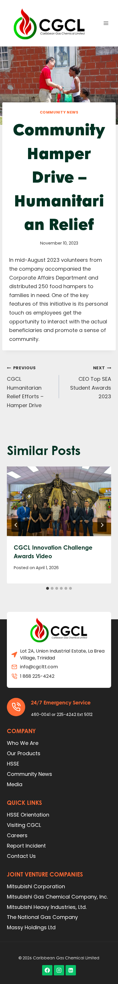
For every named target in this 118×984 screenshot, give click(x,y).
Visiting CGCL (24, 825)
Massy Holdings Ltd (31, 927)
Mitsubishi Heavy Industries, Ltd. (46, 907)
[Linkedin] (71, 970)
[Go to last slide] (16, 525)
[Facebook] (47, 970)
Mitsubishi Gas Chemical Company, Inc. (57, 896)
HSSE (13, 763)
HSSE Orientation (28, 814)
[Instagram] (59, 970)
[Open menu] (106, 23)
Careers (17, 835)
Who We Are (22, 743)
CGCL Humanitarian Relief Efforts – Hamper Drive (25, 387)
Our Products (23, 753)
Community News (59, 112)
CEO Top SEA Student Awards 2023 (90, 382)
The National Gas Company (42, 917)
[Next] (102, 525)
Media (14, 784)
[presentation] (59, 501)
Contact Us (21, 856)
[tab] (47, 588)
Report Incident (26, 845)
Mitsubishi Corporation (36, 886)
